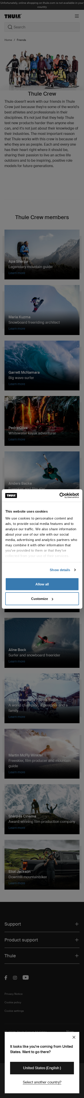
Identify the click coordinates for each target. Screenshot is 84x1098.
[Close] (74, 1037)
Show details (60, 570)
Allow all (42, 584)
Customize (39, 599)
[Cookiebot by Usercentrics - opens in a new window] (60, 496)
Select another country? (42, 1082)
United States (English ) (42, 1068)
